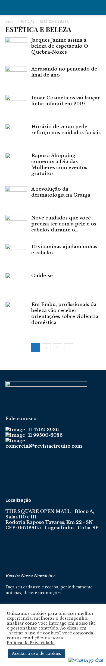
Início (9, 21)
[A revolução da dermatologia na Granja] (16, 197)
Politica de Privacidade (31, 642)
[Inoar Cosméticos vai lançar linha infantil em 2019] (16, 106)
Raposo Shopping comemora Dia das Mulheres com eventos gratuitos (59, 164)
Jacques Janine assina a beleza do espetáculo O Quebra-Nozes (59, 46)
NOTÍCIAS (27, 21)
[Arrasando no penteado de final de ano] (16, 77)
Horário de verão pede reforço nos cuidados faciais (66, 130)
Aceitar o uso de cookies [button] (36, 653)
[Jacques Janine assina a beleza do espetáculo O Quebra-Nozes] (16, 48)
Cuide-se (42, 276)
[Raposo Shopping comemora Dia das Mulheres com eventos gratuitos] (16, 164)
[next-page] (68, 347)
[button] (9, 7)
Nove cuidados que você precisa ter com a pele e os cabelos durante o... (63, 224)
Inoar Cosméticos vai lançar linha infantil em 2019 (65, 101)
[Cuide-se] (16, 284)
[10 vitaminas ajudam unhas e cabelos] (16, 255)
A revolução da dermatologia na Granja (60, 192)
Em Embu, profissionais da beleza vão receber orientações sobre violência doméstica (64, 313)
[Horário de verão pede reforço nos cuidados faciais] (16, 135)
